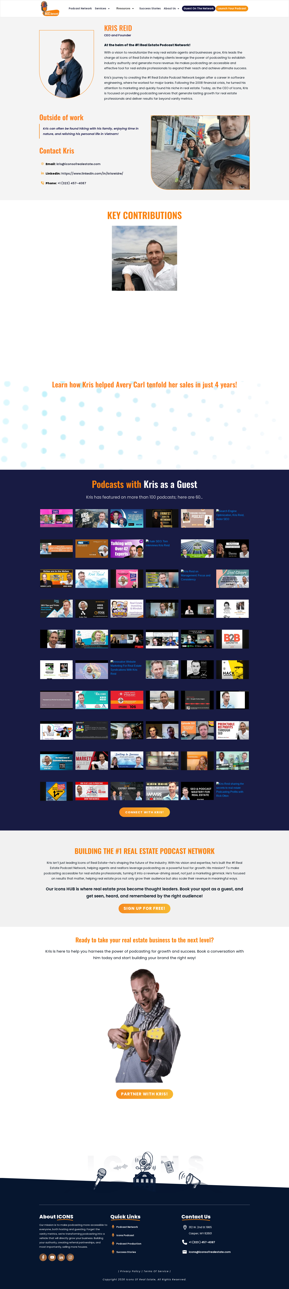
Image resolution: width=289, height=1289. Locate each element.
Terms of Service (156, 1271)
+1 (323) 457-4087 (72, 183)
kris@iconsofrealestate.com (79, 164)
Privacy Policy (130, 1271)
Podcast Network (127, 1227)
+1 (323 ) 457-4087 (202, 1242)
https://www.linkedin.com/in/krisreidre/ (92, 173)
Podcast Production (128, 1243)
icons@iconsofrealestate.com (210, 1252)
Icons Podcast (125, 1235)
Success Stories (126, 1252)
